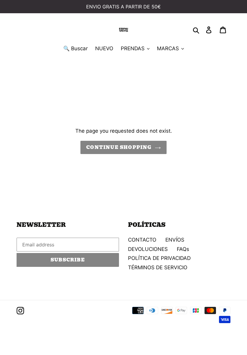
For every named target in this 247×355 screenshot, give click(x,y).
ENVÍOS (174, 240)
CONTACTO (142, 240)
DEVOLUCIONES (148, 249)
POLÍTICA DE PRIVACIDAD (159, 258)
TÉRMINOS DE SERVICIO (157, 267)
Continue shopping (119, 147)
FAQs (183, 249)
